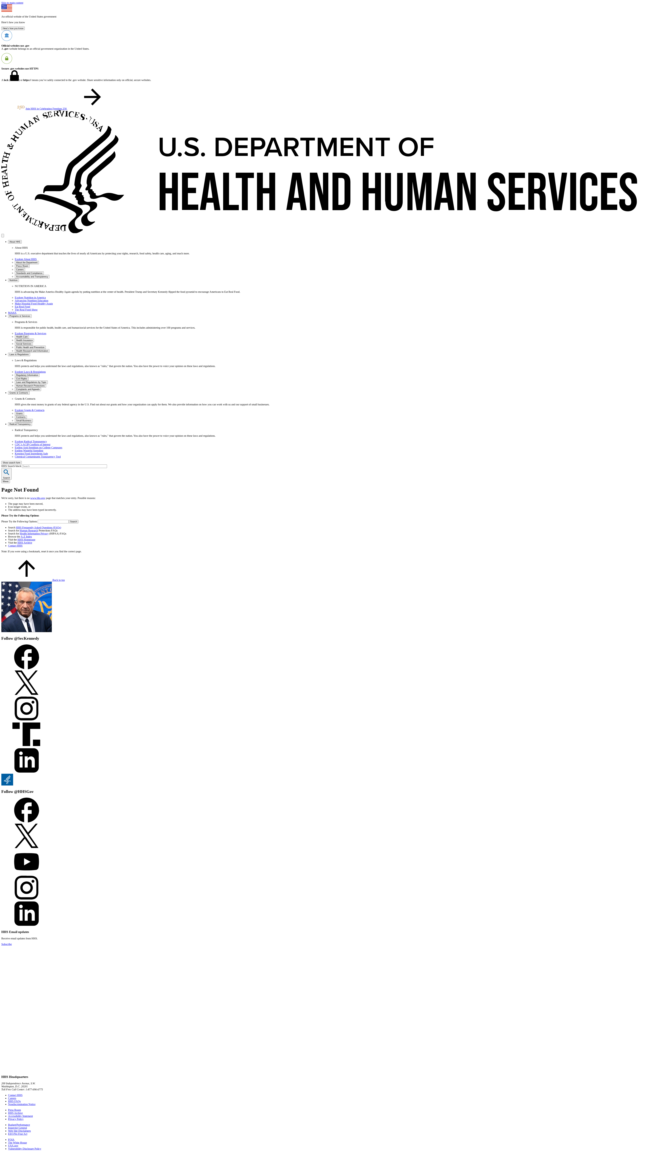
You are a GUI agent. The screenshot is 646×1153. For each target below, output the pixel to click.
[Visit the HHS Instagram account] (26, 899)
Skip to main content (12, 2)
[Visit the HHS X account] (26, 847)
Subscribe (6, 944)
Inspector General (17, 1127)
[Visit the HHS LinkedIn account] (26, 925)
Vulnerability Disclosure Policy (24, 1148)
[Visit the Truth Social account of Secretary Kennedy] (26, 746)
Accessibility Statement (20, 1116)
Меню (6, 481)
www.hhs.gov (37, 498)
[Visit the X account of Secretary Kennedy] (26, 694)
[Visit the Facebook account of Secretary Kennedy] (26, 668)
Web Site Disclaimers (19, 1130)
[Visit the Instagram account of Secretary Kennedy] (26, 720)
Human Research (29, 530)
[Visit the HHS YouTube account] (26, 873)
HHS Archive (24, 542)
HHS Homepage (26, 539)
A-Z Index (26, 536)
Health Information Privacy (34, 533)
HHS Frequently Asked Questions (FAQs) (38, 527)
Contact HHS (15, 545)
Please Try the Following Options (19, 521)
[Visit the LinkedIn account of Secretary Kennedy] (26, 772)
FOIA (11, 1139)
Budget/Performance (19, 1124)
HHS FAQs (14, 1101)
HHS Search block (11, 466)
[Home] (323, 232)
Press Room (14, 1110)
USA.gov (13, 1145)
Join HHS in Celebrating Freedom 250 (46, 108)
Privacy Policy (16, 1119)
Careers (12, 1098)
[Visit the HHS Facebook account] (26, 821)
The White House (17, 1142)
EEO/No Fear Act (17, 1133)
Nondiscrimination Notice (21, 1104)
